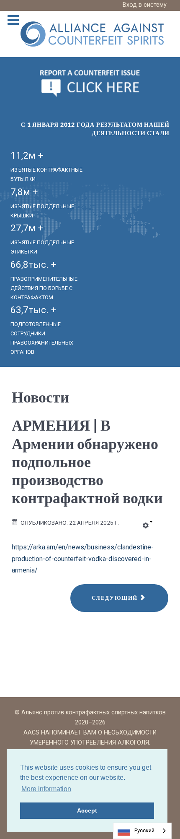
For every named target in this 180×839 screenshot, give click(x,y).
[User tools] (147, 526)
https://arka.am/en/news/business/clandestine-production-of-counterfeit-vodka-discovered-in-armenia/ (83, 558)
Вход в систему (145, 4)
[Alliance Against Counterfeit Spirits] (92, 33)
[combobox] (142, 831)
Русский (144, 830)
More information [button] (46, 788)
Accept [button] (87, 810)
